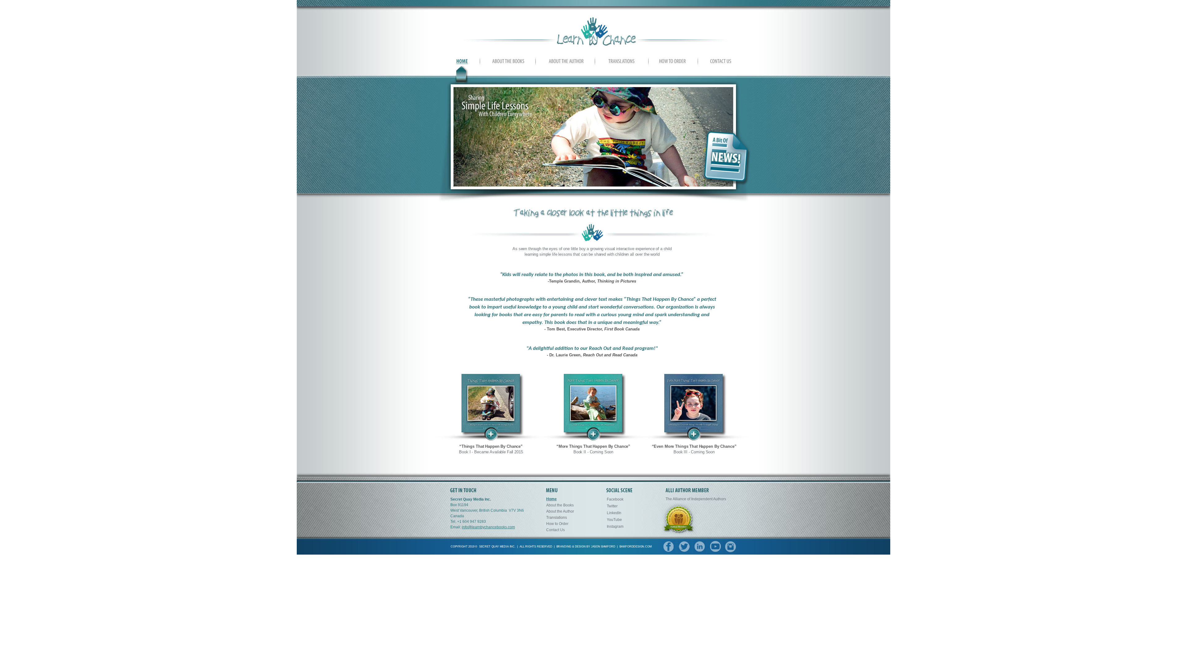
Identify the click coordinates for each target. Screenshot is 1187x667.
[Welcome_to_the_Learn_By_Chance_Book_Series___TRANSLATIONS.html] (622, 64)
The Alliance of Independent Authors (696, 499)
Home (551, 499)
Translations (556, 517)
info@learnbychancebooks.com (488, 527)
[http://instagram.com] (731, 551)
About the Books (560, 505)
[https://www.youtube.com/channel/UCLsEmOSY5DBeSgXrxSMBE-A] (715, 551)
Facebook (615, 499)
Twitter (612, 506)
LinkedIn (614, 513)
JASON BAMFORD (603, 546)
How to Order (557, 524)
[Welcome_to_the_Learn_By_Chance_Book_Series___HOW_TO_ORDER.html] (672, 63)
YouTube (614, 520)
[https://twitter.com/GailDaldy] (684, 551)
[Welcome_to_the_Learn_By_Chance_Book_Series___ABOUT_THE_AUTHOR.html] (566, 63)
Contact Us (555, 530)
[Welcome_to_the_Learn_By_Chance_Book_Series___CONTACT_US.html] (718, 63)
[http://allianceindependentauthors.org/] (679, 533)
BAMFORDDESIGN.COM (635, 546)
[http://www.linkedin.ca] (700, 551)
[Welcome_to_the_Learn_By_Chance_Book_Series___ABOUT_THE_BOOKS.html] (508, 63)
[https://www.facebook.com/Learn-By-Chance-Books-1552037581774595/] (667, 551)
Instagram (615, 526)
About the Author (560, 511)
